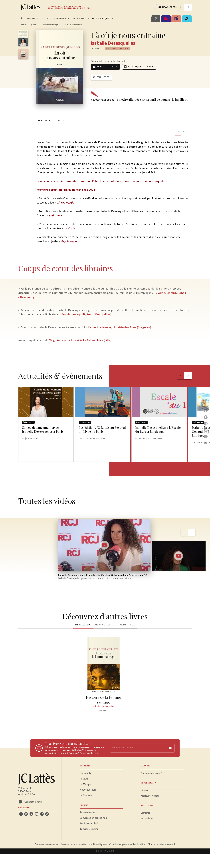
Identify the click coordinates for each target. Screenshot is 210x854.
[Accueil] (31, 7)
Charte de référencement (161, 844)
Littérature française (51, 24)
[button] (168, 7)
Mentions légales (98, 844)
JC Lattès (34, 24)
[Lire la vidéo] (104, 545)
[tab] (21, 18)
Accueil (24, 24)
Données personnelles (46, 844)
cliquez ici (94, 753)
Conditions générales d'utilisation (127, 844)
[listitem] (21, 814)
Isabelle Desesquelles (113, 43)
